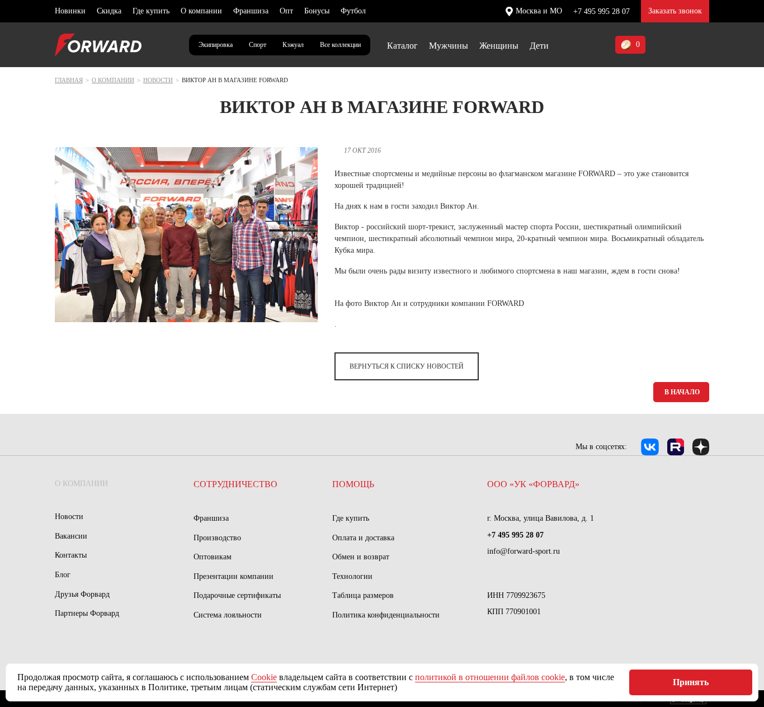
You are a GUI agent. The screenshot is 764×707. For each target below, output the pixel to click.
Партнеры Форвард (87, 613)
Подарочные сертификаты (237, 595)
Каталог (402, 45)
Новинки (70, 11)
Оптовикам (213, 557)
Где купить (151, 11)
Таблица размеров (363, 595)
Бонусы (316, 11)
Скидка (109, 11)
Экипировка (216, 45)
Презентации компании (233, 576)
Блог (62, 575)
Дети (539, 45)
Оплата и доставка (363, 538)
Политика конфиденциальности (386, 615)
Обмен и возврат (360, 557)
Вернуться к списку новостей (407, 366)
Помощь (353, 484)
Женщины (498, 45)
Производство (217, 538)
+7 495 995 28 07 (601, 11)
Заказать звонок (675, 11)
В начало (682, 392)
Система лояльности (228, 615)
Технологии (352, 576)
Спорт (257, 45)
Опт (286, 11)
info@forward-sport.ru (523, 551)
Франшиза (250, 11)
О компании (201, 11)
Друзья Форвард (82, 594)
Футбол (353, 11)
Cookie (264, 677)
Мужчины (448, 45)
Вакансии (71, 536)
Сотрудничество (235, 484)
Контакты (71, 555)
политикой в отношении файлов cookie (490, 677)
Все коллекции (340, 45)
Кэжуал (293, 45)
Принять (691, 682)
